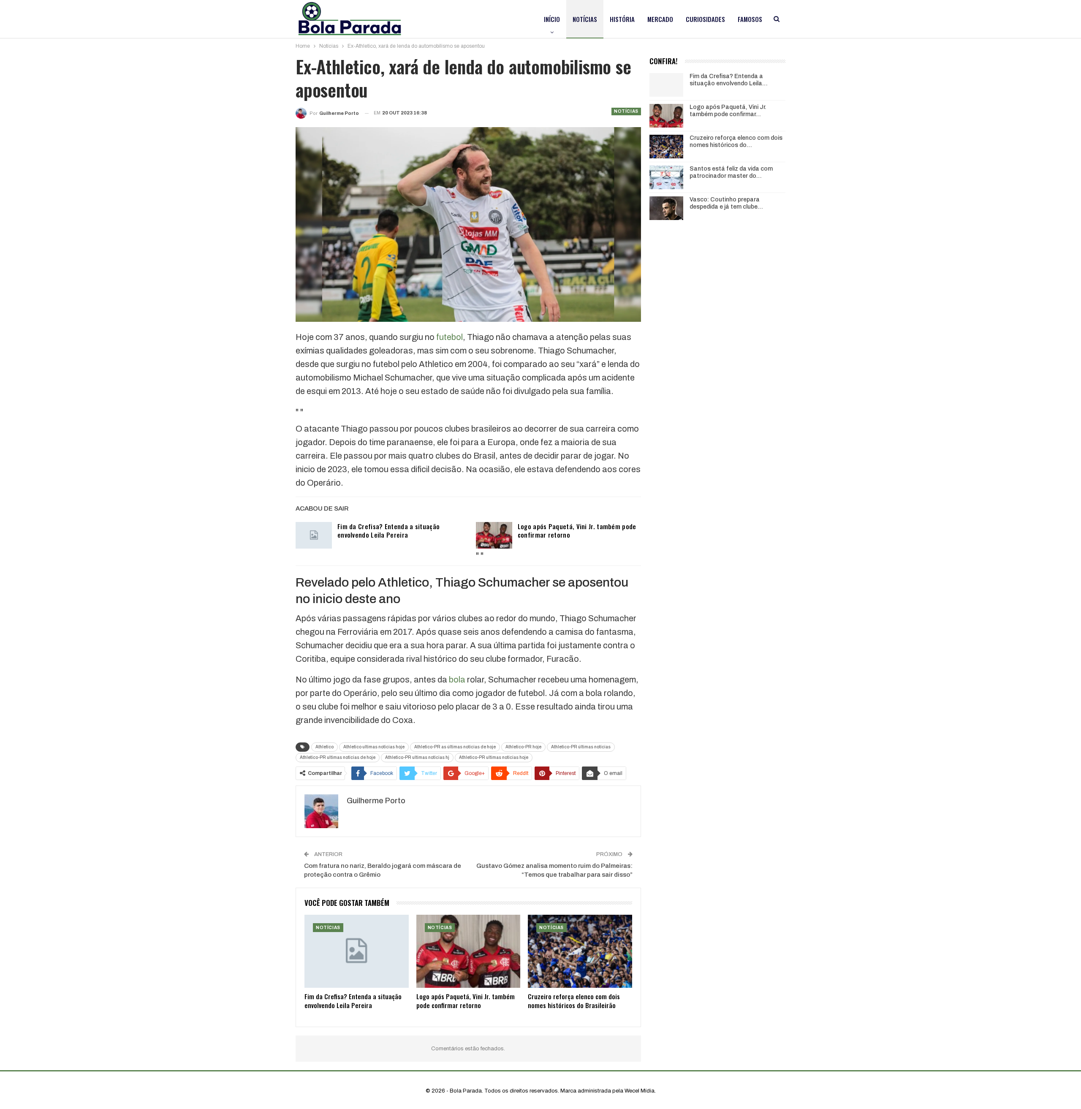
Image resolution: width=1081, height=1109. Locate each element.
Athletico (324, 747)
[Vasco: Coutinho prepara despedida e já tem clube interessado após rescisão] (666, 208)
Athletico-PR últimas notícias (581, 747)
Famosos (750, 19)
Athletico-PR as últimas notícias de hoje (455, 747)
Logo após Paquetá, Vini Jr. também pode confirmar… (728, 110)
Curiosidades (705, 19)
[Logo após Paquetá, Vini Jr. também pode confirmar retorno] (494, 535)
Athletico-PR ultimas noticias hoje (493, 757)
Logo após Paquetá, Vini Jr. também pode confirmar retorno (577, 530)
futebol (449, 337)
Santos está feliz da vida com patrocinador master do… (731, 172)
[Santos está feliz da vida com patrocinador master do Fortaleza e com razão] (666, 177)
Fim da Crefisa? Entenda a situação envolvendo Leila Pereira (388, 530)
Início (552, 19)
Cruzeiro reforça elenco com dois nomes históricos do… (736, 141)
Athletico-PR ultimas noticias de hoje (337, 757)
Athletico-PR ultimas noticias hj (417, 757)
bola (457, 679)
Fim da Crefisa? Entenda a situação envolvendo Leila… (729, 80)
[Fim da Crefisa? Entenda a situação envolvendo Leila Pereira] (314, 535)
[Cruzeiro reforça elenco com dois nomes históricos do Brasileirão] (580, 951)
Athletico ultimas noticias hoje (374, 747)
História (622, 19)
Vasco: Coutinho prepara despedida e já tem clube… (726, 203)
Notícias (585, 19)
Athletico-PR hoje (523, 747)
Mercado (660, 19)
